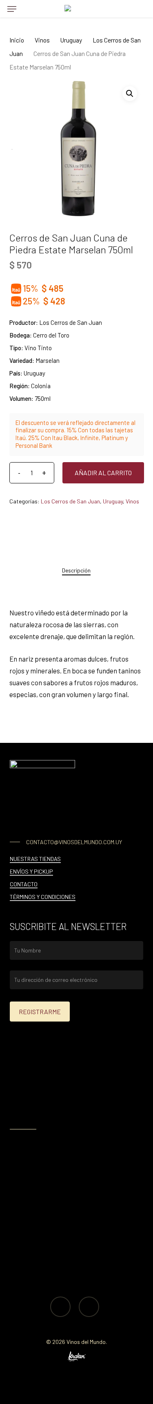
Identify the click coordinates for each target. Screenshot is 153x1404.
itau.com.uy (73, 1113)
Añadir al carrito (103, 472)
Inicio (16, 40)
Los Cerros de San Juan (70, 501)
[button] (11, 9)
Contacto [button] (24, 884)
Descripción (76, 570)
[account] (122, 9)
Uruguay (71, 40)
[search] (28, 9)
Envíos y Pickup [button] (31, 871)
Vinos (42, 40)
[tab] (76, 570)
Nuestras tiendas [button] (35, 858)
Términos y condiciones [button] (42, 896)
